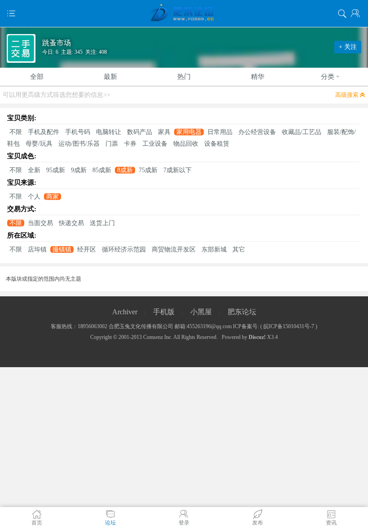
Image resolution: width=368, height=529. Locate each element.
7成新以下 (177, 170)
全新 (34, 170)
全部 (37, 76)
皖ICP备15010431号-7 (288, 326)
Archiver (124, 312)
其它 (238, 249)
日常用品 (219, 132)
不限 (15, 132)
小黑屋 (201, 312)
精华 (257, 76)
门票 (111, 143)
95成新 (55, 170)
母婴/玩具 (39, 143)
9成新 (79, 170)
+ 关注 (348, 46)
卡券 (130, 143)
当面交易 (40, 223)
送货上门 (102, 223)
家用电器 (189, 132)
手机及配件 (43, 132)
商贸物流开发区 (174, 249)
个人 (34, 196)
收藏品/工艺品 (301, 132)
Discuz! (257, 337)
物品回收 (185, 143)
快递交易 (71, 223)
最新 (110, 76)
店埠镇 (37, 249)
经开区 (86, 249)
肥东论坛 (242, 312)
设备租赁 (216, 143)
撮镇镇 (62, 249)
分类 (327, 76)
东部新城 (214, 249)
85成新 (101, 170)
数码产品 (139, 132)
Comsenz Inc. (157, 337)
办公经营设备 (257, 132)
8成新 (125, 170)
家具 (164, 132)
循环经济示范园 (124, 249)
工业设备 (154, 143)
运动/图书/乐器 (79, 143)
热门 (184, 76)
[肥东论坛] (184, 13)
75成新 (148, 170)
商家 (52, 196)
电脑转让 (108, 132)
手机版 (164, 312)
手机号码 (77, 132)
